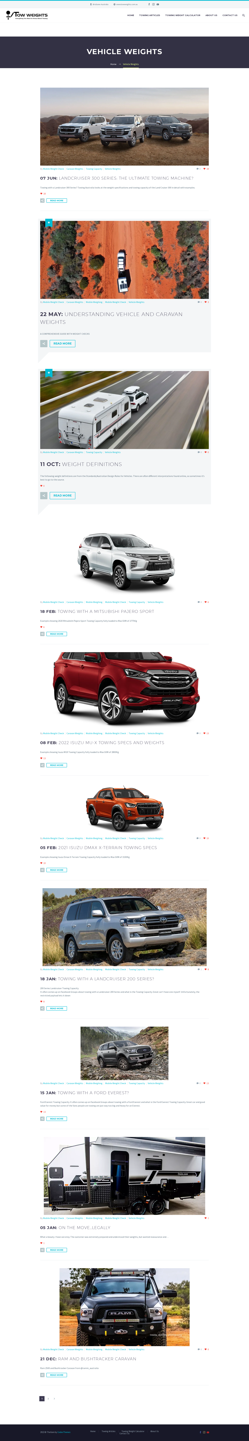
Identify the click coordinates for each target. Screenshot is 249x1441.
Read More (56, 200)
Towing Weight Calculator (182, 15)
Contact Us (229, 15)
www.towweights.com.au (127, 4)
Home (130, 15)
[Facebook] (149, 4)
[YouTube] (158, 4)
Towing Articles (149, 15)
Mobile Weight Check (53, 168)
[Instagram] (153, 4)
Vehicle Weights (113, 168)
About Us (211, 15)
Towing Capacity (94, 168)
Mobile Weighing (94, 302)
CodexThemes (63, 1432)
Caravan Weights (75, 168)
